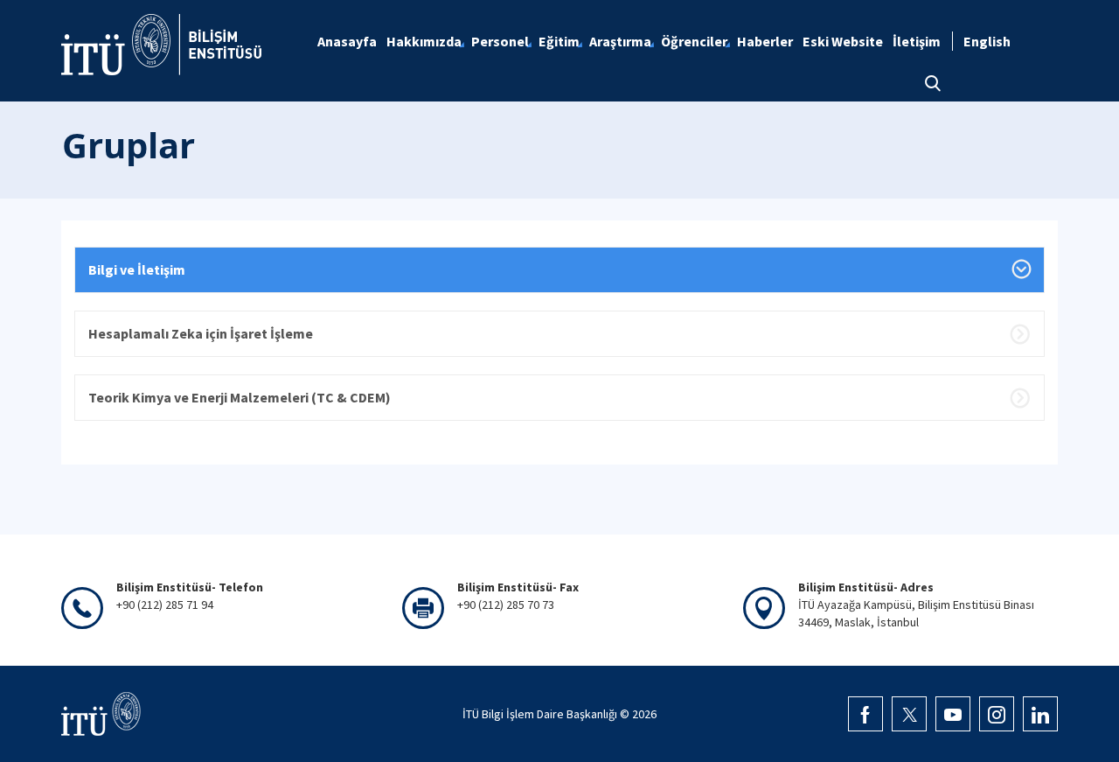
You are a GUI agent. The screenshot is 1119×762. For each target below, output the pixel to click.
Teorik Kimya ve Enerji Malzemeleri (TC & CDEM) (239, 397)
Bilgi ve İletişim (136, 269)
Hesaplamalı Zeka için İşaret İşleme (200, 333)
